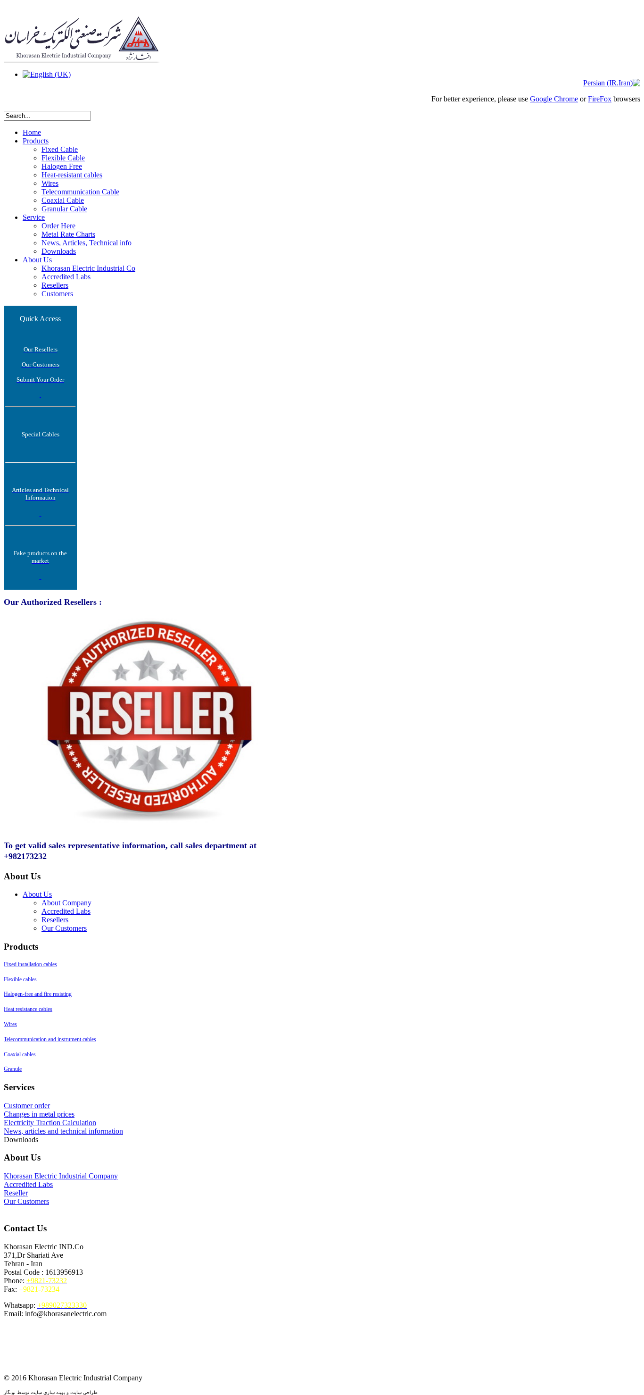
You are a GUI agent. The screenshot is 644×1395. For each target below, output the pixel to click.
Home (32, 132)
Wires (49, 183)
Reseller (16, 1193)
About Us (37, 260)
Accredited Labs (66, 277)
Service (34, 217)
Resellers (54, 285)
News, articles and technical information (63, 1131)
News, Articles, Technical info (86, 243)
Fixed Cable (59, 149)
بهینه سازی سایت (48, 1392)
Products (36, 141)
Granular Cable (64, 209)
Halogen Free (61, 166)
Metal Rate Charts (68, 234)
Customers (57, 294)
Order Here (58, 226)
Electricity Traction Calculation (50, 1123)
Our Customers (64, 928)
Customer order (27, 1106)
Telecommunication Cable (80, 192)
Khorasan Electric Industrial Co (88, 268)
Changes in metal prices (39, 1114)
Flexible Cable (63, 158)
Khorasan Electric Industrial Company (61, 1176)
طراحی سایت (84, 1392)
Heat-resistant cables (71, 175)
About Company (66, 903)
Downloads (58, 251)
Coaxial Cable (62, 200)
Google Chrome (554, 99)
